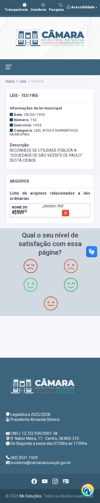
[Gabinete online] (66, 481)
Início (10, 81)
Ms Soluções (30, 496)
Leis (22, 81)
